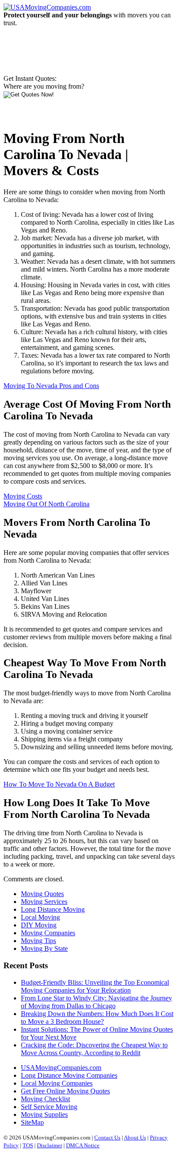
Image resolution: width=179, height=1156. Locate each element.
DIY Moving (38, 925)
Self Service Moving (49, 1106)
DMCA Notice (82, 1145)
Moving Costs (22, 496)
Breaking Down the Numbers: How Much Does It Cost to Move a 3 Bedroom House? (97, 1017)
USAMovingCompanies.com (61, 1067)
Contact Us (107, 1137)
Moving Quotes (42, 893)
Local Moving (40, 917)
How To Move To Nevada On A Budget (59, 784)
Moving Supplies (44, 1114)
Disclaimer (49, 1145)
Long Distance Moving (53, 909)
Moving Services (44, 901)
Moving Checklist (45, 1099)
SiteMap (32, 1122)
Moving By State (44, 948)
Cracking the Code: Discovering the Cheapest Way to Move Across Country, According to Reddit (94, 1048)
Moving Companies (48, 933)
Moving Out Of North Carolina (46, 504)
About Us (135, 1137)
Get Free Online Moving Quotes (65, 1091)
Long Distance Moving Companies (69, 1075)
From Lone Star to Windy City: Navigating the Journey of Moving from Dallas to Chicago (96, 1002)
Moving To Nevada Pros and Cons (51, 385)
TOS (28, 1145)
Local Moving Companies (57, 1083)
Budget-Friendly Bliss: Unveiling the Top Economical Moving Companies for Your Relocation (95, 986)
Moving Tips (38, 940)
